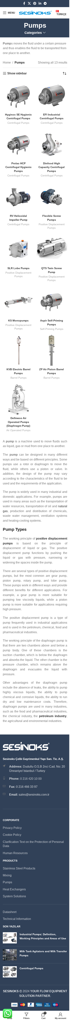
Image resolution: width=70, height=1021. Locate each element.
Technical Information (17, 918)
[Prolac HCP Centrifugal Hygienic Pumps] (18, 144)
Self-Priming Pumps (51, 329)
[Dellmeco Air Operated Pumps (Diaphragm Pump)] (18, 399)
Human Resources (15, 853)
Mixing (7, 875)
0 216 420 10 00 (31, 778)
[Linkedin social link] (40, 3)
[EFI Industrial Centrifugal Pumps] (51, 95)
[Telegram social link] (45, 3)
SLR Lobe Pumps (18, 268)
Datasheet (9, 912)
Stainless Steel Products (19, 868)
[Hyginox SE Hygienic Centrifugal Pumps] (18, 95)
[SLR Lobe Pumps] (18, 249)
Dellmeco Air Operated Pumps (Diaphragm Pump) (18, 422)
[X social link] (29, 3)
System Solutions (14, 896)
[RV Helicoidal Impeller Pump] (18, 197)
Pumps (7, 882)
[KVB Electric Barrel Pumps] (18, 350)
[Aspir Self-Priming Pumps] (51, 302)
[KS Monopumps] (18, 302)
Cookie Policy (12, 834)
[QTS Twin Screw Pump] (51, 249)
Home (7, 62)
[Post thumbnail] (10, 937)
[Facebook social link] (24, 3)
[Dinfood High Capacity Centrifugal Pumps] (51, 144)
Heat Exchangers (14, 889)
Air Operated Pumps (18, 430)
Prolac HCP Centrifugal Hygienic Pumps (18, 167)
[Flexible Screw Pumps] (51, 197)
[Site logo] (35, 12)
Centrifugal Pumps (18, 122)
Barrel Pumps (18, 377)
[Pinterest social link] (34, 3)
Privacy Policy (12, 827)
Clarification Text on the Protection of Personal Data (33, 844)
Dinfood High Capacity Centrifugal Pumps (51, 167)
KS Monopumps (18, 320)
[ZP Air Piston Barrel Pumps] (51, 350)
